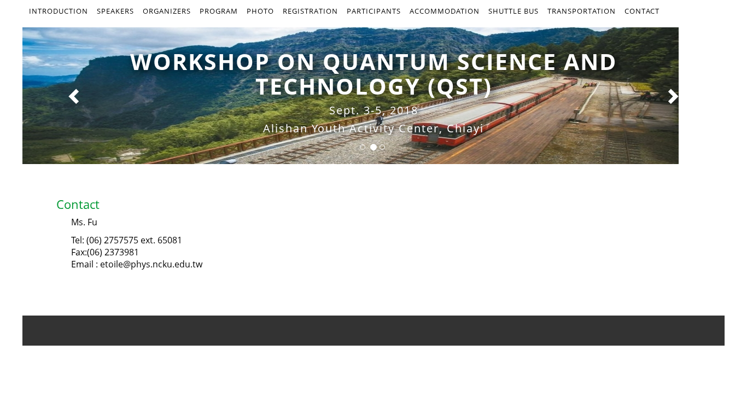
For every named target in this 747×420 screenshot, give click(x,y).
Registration (310, 11)
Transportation (581, 11)
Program (219, 11)
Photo (260, 11)
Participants (374, 11)
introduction (58, 11)
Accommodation (445, 11)
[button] (75, 95)
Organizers (167, 11)
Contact (642, 11)
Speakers (115, 11)
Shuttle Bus (513, 11)
